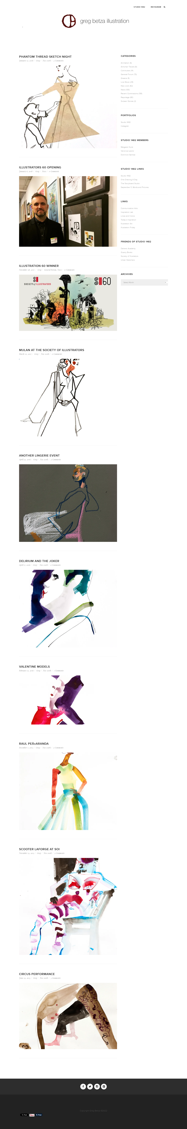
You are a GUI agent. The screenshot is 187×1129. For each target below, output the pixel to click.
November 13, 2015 (26, 853)
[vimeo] (104, 1086)
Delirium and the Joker (39, 561)
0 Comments (54, 171)
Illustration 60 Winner (39, 266)
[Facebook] (83, 1086)
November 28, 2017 (27, 270)
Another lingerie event (39, 455)
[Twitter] (90, 1086)
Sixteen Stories (127, 101)
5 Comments (56, 978)
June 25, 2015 (24, 978)
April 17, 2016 (24, 565)
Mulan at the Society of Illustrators (51, 350)
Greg (38, 60)
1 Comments (59, 670)
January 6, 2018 (26, 171)
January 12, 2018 (26, 60)
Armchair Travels (127, 67)
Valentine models (34, 667)
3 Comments (58, 60)
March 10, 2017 (25, 354)
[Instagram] (97, 1086)
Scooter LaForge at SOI (39, 849)
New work (47, 60)
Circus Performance (37, 974)
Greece (124, 78)
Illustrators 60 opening (40, 167)
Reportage (125, 97)
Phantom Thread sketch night (45, 57)
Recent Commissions (129, 93)
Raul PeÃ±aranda (34, 744)
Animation (125, 63)
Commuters (125, 71)
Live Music (125, 82)
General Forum (50, 270)
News (44, 171)
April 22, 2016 (25, 459)
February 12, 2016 (26, 670)
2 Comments (56, 459)
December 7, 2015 (26, 747)
